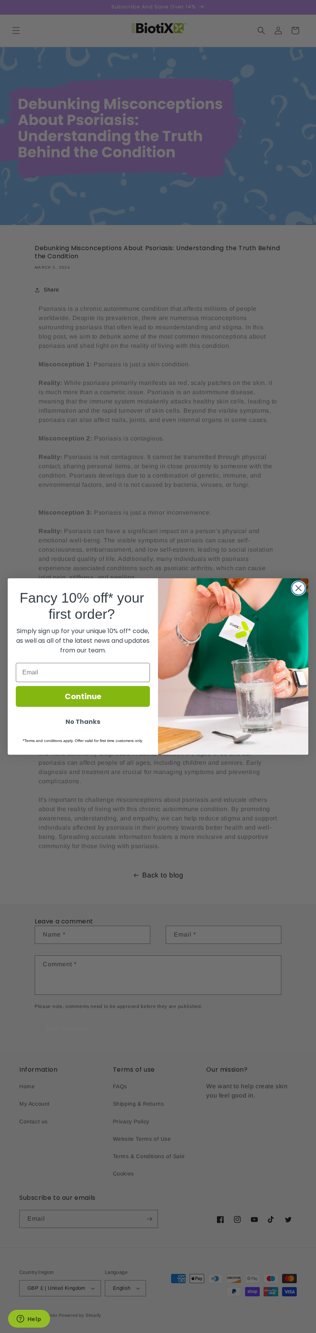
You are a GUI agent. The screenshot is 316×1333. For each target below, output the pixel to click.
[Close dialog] (298, 588)
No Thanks (83, 721)
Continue (83, 696)
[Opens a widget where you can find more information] (29, 1319)
